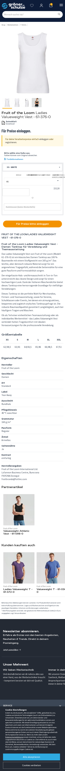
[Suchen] (59, 14)
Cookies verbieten (31, 765)
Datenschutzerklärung (14, 737)
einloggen (44, 139)
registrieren (10, 142)
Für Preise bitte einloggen (32, 223)
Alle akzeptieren (31, 756)
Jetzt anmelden (11, 649)
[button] (32, 167)
